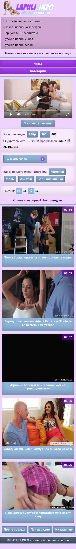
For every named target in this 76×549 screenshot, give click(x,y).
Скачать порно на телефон (22, 27)
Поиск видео (40, 529)
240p (32, 134)
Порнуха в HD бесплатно (20, 33)
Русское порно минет (18, 39)
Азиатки (26, 179)
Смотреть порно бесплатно (22, 21)
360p (44, 134)
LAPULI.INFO (19, 540)
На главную (64, 529)
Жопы (10, 179)
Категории (38, 71)
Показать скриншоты (38, 123)
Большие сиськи (50, 179)
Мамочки (57, 171)
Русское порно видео (18, 44)
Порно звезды (14, 529)
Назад (38, 63)
